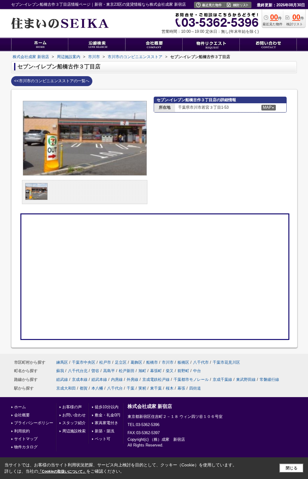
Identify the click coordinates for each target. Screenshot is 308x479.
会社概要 (22, 415)
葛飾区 (136, 362)
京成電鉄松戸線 (156, 379)
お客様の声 (72, 407)
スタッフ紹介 (74, 423)
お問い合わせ (74, 415)
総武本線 (99, 379)
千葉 (130, 388)
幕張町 (156, 371)
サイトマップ (26, 439)
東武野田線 (246, 379)
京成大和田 (66, 388)
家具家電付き (106, 423)
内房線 (117, 379)
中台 (197, 371)
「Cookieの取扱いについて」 (62, 471)
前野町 (183, 371)
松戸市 (105, 362)
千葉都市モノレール (191, 379)
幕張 (181, 388)
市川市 (168, 362)
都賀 (84, 388)
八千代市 (201, 362)
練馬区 (62, 362)
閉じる (291, 468)
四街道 (195, 388)
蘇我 (60, 371)
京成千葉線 (222, 379)
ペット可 (102, 439)
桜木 (170, 388)
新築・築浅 (104, 431)
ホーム (20, 407)
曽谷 (95, 371)
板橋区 (183, 362)
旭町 (142, 371)
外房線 (132, 379)
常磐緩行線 (269, 379)
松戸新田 (126, 371)
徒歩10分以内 (107, 407)
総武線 (62, 379)
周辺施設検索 (74, 431)
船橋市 (152, 362)
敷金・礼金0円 (107, 415)
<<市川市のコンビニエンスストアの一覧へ (51, 81)
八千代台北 (78, 371)
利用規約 (22, 431)
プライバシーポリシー (33, 423)
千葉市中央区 (83, 362)
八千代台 (115, 388)
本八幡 (97, 388)
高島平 (109, 371)
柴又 (170, 371)
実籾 (142, 388)
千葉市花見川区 (226, 362)
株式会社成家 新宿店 (150, 406)
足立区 (121, 362)
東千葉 (156, 388)
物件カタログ (26, 447)
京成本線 (80, 379)
